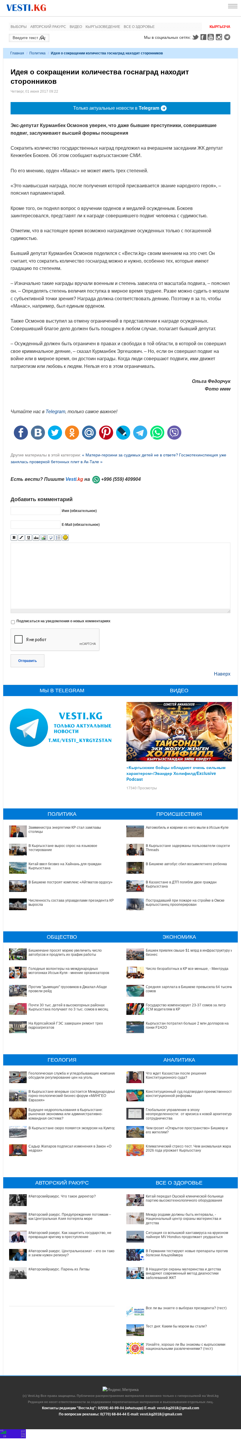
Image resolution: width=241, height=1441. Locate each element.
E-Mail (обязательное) (81, 524)
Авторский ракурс (48, 27)
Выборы (19, 27)
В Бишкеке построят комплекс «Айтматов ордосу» (71, 882)
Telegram (228, 37)
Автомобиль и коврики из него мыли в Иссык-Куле (187, 827)
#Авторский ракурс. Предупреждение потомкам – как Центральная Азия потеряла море (70, 1216)
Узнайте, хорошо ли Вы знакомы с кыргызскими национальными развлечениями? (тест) (185, 1346)
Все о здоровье (139, 27)
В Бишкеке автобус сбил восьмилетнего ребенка (186, 864)
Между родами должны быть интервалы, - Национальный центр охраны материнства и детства (183, 1218)
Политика (37, 53)
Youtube (211, 37)
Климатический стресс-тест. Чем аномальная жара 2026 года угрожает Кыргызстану (188, 1148)
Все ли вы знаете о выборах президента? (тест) (186, 1308)
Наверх (222, 673)
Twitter (195, 37)
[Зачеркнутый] (36, 537)
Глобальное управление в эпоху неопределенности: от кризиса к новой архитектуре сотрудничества (190, 1114)
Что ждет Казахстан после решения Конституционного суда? (176, 1075)
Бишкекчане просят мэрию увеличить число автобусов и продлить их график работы (65, 952)
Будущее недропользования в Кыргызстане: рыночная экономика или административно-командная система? (66, 1114)
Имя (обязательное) (79, 510)
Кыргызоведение (103, 27)
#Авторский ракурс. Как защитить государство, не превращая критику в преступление (70, 1235)
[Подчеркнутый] (28, 537)
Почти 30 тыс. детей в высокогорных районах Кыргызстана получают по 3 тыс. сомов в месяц (68, 1007)
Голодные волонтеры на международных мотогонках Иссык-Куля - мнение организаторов (69, 971)
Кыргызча (220, 27)
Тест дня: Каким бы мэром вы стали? (176, 1326)
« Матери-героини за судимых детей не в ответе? (130, 455)
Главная (17, 53)
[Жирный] (14, 537)
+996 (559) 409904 (121, 479)
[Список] (58, 537)
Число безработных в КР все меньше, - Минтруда (187, 969)
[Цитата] (50, 537)
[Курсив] (21, 537)
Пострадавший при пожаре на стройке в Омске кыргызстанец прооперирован (185, 902)
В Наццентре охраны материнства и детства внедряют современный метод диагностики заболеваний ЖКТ (183, 1273)
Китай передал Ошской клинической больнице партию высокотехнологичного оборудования (185, 1198)
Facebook (203, 37)
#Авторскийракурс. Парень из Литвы (59, 1269)
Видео (76, 27)
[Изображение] (43, 537)
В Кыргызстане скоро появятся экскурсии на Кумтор (72, 1128)
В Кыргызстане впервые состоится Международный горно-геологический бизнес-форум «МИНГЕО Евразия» (72, 1096)
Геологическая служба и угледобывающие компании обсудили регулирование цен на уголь (72, 1075)
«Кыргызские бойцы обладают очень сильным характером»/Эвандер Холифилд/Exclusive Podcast (175, 773)
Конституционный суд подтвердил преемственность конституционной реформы (190, 1094)
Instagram (220, 37)
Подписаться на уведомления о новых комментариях (63, 621)
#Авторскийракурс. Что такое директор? (62, 1196)
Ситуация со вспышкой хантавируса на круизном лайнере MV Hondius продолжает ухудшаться (187, 1235)
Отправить (27, 661)
